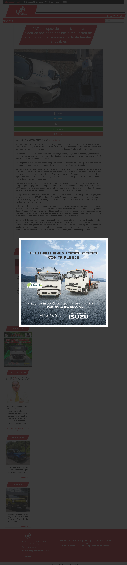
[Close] (106, 240)
